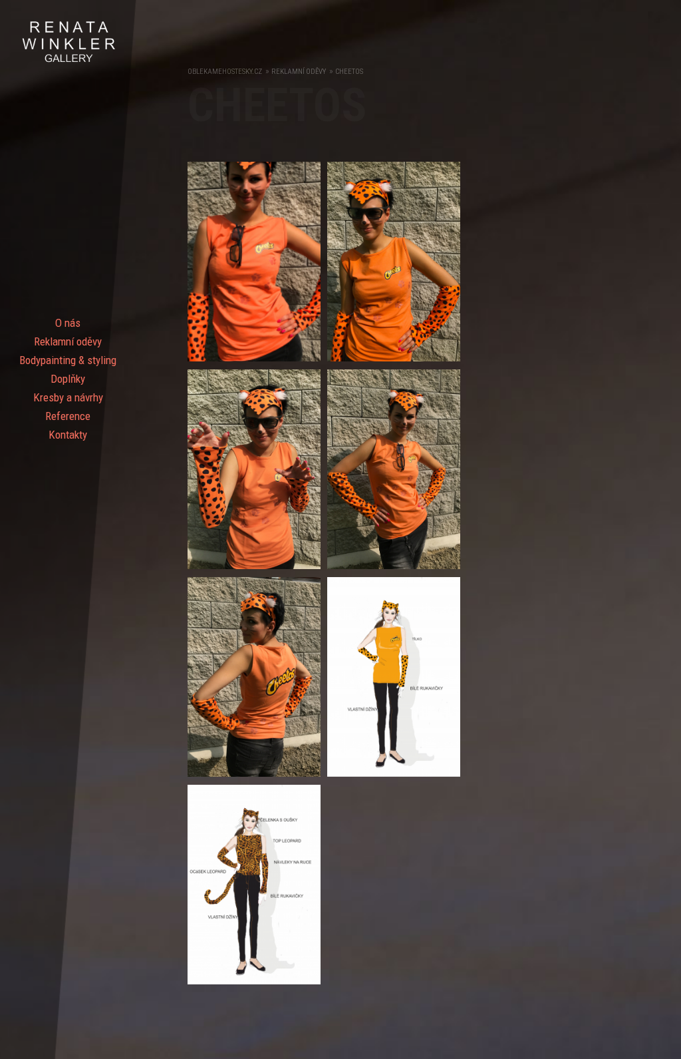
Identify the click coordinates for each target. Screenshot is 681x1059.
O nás (67, 322)
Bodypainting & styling (67, 360)
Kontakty (68, 434)
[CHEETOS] (257, 365)
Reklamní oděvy (68, 341)
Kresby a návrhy (68, 397)
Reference (67, 416)
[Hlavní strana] (68, 61)
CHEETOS (349, 71)
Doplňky (68, 378)
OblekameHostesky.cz (225, 71)
